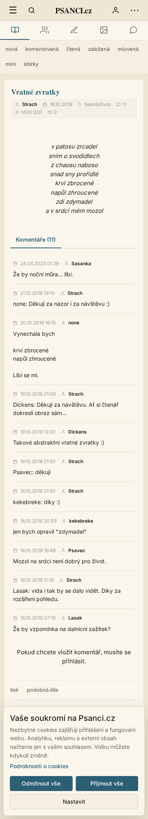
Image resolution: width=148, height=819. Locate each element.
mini (11, 64)
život (105, 104)
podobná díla (42, 690)
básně (91, 104)
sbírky (31, 64)
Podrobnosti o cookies (39, 766)
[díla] (15, 30)
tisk (14, 690)
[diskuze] (133, 30)
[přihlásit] (116, 10)
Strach (29, 104)
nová (11, 49)
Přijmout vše (106, 783)
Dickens (77, 432)
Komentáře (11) (36, 239)
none (73, 322)
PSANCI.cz (73, 10)
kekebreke (81, 521)
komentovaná (41, 49)
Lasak (75, 618)
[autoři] (44, 30)
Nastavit (74, 801)
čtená (73, 49)
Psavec (76, 550)
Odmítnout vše (41, 783)
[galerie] (103, 30)
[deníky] (74, 30)
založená (99, 49)
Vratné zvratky (35, 91)
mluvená (128, 49)
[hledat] (31, 10)
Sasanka (81, 263)
